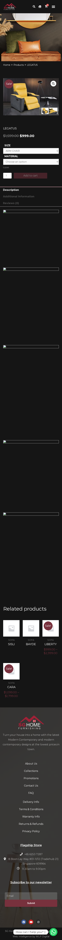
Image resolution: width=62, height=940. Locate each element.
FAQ (31, 793)
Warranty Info (31, 816)
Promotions (31, 778)
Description (11, 189)
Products (19, 64)
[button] (53, 6)
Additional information (18, 196)
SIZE (7, 145)
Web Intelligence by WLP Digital (31, 936)
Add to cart (30, 175)
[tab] (31, 190)
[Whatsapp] (53, 932)
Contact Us (31, 785)
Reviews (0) (11, 203)
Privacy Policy (31, 831)
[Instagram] (38, 922)
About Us (31, 763)
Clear (6, 167)
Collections (31, 770)
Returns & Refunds (31, 823)
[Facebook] (23, 922)
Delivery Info (31, 801)
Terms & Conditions (31, 809)
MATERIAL (11, 156)
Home (6, 64)
